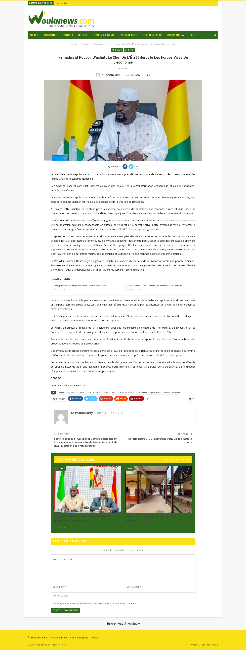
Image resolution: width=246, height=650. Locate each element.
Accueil (34, 35)
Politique (67, 35)
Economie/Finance (104, 35)
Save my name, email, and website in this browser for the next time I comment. (95, 603)
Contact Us (61, 3)
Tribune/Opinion (152, 35)
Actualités (50, 35)
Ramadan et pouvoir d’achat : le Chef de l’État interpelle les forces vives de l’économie (146, 392)
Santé (129, 468)
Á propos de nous (38, 637)
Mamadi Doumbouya (76, 392)
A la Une (129, 50)
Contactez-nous (79, 637)
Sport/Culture (129, 35)
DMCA (94, 637)
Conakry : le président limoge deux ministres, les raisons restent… (81, 286)
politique (60, 468)
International (176, 35)
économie (117, 50)
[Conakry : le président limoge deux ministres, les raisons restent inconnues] (87, 489)
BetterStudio (212, 644)
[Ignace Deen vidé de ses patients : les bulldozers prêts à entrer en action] (158, 489)
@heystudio (132, 623)
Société (83, 35)
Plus (192, 35)
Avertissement (59, 637)
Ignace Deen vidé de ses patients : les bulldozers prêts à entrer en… (156, 286)
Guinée (61, 392)
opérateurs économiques (98, 392)
